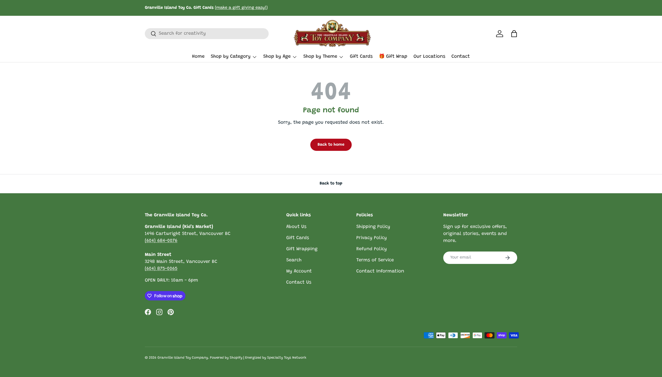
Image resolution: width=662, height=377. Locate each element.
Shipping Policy (373, 227)
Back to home (331, 145)
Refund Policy (371, 249)
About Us (296, 227)
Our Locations (429, 56)
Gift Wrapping (302, 249)
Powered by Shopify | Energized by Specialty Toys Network (258, 358)
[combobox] (207, 33)
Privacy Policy (371, 238)
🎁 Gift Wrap (393, 56)
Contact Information (380, 271)
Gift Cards (361, 56)
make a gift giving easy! (241, 8)
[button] (514, 33)
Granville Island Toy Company (182, 358)
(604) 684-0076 (161, 241)
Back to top (331, 183)
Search (294, 260)
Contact (461, 56)
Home (198, 56)
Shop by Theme (320, 56)
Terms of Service (375, 260)
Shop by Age (277, 56)
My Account (299, 271)
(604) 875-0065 (161, 269)
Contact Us (298, 282)
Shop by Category (231, 56)
